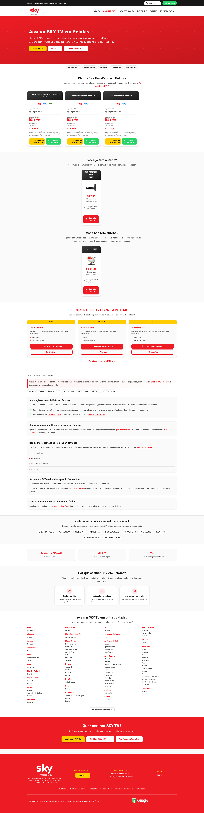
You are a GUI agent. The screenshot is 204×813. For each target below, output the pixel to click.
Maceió (29, 637)
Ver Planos (55, 49)
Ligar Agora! (83, 775)
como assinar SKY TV (96, 414)
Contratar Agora (93, 219)
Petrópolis (107, 678)
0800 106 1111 (154, 3)
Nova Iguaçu (107, 675)
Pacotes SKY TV (126, 11)
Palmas (144, 691)
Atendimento (167, 11)
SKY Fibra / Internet (112, 532)
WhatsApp (171, 3)
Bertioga (145, 652)
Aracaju (144, 642)
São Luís (30, 702)
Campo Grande (70, 637)
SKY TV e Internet (109, 391)
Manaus (30, 651)
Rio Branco (31, 630)
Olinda (67, 698)
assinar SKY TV (60, 506)
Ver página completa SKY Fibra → (102, 361)
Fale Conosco (140, 789)
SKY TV (97, 11)
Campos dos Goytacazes (112, 664)
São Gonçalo (108, 686)
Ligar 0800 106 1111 (77, 49)
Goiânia (29, 696)
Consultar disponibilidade (53, 346)
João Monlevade (71, 649)
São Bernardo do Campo (150, 676)
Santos (144, 671)
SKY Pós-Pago (69, 391)
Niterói (105, 670)
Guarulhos (145, 660)
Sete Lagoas (69, 655)
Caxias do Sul (108, 649)
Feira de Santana (33, 658)
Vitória (29, 683)
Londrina (68, 672)
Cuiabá (67, 630)
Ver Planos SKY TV (73, 739)
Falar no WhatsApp (131, 739)
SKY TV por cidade (39, 375)
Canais (153, 11)
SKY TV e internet (76, 488)
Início (29, 375)
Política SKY (64, 789)
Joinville (144, 636)
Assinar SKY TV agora (36, 391)
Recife (67, 701)
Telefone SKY (116, 67)
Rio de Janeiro (108, 683)
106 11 (159, 775)
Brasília (30, 674)
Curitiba (68, 670)
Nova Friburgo (108, 672)
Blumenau (145, 630)
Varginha (68, 660)
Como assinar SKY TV (112, 537)
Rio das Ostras (108, 681)
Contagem (69, 647)
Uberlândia (69, 657)
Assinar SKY (109, 11)
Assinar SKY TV (37, 49)
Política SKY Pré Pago (97, 789)
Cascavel (68, 667)
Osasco (144, 666)
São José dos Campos (149, 682)
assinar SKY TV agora (160, 382)
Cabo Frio (106, 662)
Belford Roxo (108, 659)
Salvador (30, 660)
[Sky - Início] (34, 11)
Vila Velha (30, 681)
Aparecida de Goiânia (34, 693)
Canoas (106, 644)
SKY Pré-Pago (83, 391)
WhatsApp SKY (131, 67)
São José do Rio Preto (149, 679)
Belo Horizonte (70, 644)
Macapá (30, 644)
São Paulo (145, 685)
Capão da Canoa (109, 647)
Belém (67, 689)
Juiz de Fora (69, 652)
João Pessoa (70, 682)
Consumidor (128, 789)
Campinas (145, 655)
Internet (142, 11)
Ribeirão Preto (147, 668)
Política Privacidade (115, 789)
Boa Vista (106, 700)
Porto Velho (107, 693)
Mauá (143, 663)
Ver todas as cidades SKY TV (102, 709)
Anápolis (30, 690)
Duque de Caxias (109, 667)
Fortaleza (30, 667)
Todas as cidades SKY (92, 537)
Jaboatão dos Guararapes (74, 696)
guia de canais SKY (123, 430)
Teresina (106, 630)
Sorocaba (145, 674)
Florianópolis (146, 633)
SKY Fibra (103, 67)
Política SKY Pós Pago (78, 789)
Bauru (144, 649)
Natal (105, 637)
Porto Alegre (108, 652)
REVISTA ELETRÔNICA (91, 801)
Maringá (68, 675)
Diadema (145, 657)
